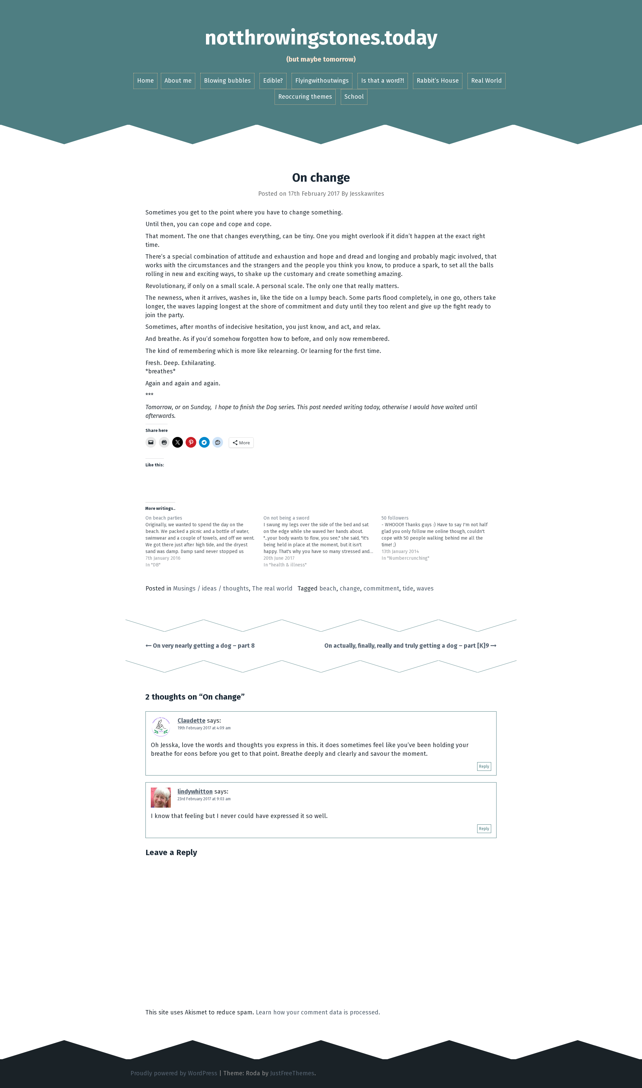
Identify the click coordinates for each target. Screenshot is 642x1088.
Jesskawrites (367, 193)
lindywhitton (195, 791)
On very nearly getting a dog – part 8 (203, 645)
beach (327, 588)
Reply (484, 766)
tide (408, 588)
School (354, 96)
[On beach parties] (204, 541)
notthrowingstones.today (321, 38)
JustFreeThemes (292, 1073)
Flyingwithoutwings (322, 80)
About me (178, 80)
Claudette (191, 720)
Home (145, 80)
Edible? (273, 80)
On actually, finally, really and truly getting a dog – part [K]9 (407, 645)
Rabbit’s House (438, 80)
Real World (486, 80)
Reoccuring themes (305, 96)
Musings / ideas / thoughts (211, 588)
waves (425, 588)
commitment (381, 588)
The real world (272, 588)
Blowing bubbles (227, 80)
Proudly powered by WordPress (173, 1073)
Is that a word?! (382, 80)
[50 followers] (441, 538)
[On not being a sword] (322, 541)
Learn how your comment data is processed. (318, 1012)
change (350, 588)
